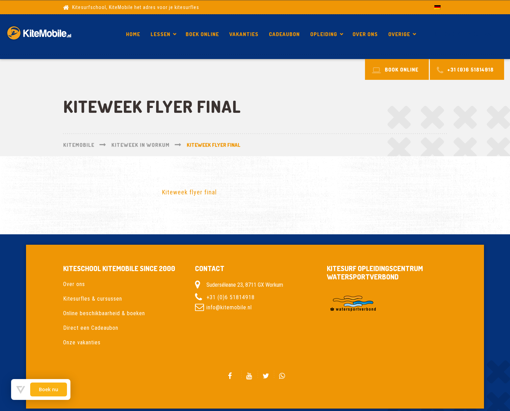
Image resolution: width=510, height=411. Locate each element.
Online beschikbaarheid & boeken (104, 313)
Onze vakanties (82, 342)
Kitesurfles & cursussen (92, 298)
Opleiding (323, 34)
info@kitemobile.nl (229, 307)
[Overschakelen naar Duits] (437, 7)
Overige (399, 34)
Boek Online (202, 34)
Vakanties (243, 34)
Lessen (160, 34)
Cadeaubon (284, 34)
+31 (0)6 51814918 (230, 297)
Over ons (365, 34)
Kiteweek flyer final (464, 34)
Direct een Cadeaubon (90, 328)
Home (133, 34)
